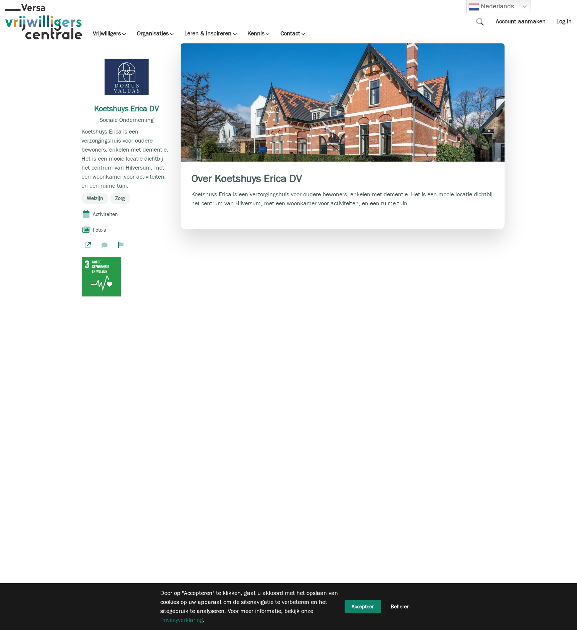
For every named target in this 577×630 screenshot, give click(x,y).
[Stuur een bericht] (104, 244)
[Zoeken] (480, 21)
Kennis (255, 34)
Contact (290, 34)
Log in (564, 21)
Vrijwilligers (107, 34)
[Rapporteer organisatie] (121, 244)
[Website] (87, 244)
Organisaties (153, 34)
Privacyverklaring (181, 620)
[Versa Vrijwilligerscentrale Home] (43, 21)
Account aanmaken (521, 21)
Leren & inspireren (207, 34)
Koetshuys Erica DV (126, 109)
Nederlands (496, 6)
